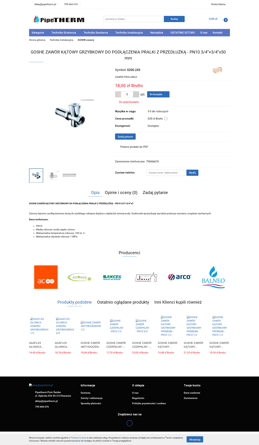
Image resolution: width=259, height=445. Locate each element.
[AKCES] (113, 277)
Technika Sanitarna (96, 32)
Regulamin (138, 398)
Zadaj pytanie (125, 136)
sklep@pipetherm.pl (46, 401)
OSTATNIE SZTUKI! (183, 32)
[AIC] (46, 277)
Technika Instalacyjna (129, 32)
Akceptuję (195, 439)
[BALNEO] (213, 277)
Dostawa (85, 392)
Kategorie (38, 32)
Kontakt (217, 32)
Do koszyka (156, 94)
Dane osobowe (192, 392)
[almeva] (146, 277)
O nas (203, 32)
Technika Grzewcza (64, 32)
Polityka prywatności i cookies (149, 403)
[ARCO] (179, 277)
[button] (88, 385)
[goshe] (218, 69)
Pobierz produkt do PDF (134, 146)
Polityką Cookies (78, 438)
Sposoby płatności (91, 403)
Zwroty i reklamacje (92, 398)
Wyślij (192, 172)
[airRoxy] (79, 277)
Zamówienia (191, 398)
